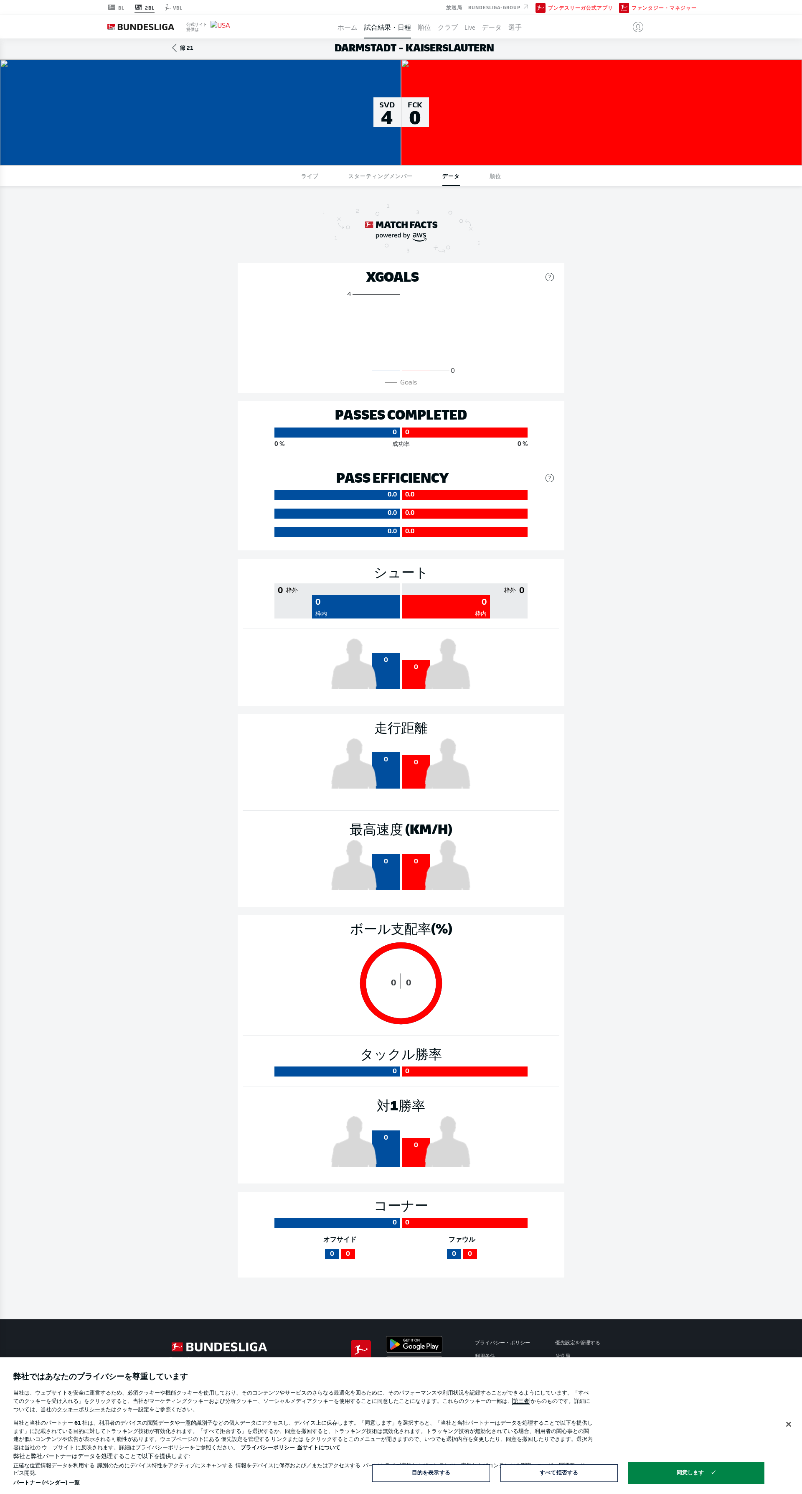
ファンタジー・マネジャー (664, 7)
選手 (515, 26)
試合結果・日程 (387, 26)
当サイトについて (318, 1448)
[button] (634, 26)
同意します (690, 1473)
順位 (424, 26)
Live (469, 26)
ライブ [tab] (310, 175)
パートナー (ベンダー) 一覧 (46, 1483)
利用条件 (485, 1356)
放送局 (454, 6)
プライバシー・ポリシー (502, 1343)
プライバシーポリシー (268, 1448)
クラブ (448, 26)
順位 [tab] (495, 175)
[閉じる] (788, 1424)
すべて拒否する (559, 1473)
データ (492, 26)
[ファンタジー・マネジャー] (624, 7)
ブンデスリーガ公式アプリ (580, 7)
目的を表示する (431, 1473)
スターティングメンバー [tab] (380, 175)
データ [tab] (451, 175)
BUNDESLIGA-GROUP (495, 6)
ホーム (348, 26)
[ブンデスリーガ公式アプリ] (541, 7)
